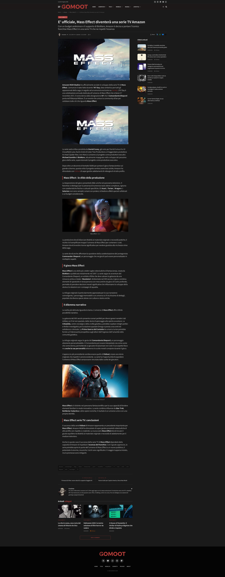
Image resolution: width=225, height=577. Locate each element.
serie (127, 466)
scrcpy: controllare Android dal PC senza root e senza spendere (157, 56)
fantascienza (87, 466)
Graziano (64, 34)
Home (94, 7)
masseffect (100, 466)
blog (75, 466)
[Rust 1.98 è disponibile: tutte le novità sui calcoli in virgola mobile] (141, 78)
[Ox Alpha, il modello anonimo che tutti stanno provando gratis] (141, 47)
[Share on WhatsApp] (160, 34)
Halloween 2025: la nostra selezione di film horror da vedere (93, 525)
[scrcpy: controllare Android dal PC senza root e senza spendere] (141, 57)
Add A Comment (95, 537)
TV (77, 469)
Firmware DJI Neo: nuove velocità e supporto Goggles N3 (77, 480)
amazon (61, 466)
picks (123, 466)
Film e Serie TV (63, 17)
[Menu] (59, 7)
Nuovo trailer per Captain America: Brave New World (112, 480)
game (94, 466)
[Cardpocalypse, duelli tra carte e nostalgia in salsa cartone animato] (141, 89)
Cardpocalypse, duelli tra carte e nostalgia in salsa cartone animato (157, 89)
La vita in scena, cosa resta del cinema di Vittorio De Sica (69, 524)
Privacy (122, 566)
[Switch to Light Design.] (163, 6)
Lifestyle (136, 7)
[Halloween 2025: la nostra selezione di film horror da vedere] (95, 511)
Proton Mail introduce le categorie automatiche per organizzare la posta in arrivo (156, 66)
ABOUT (129, 566)
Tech (110, 7)
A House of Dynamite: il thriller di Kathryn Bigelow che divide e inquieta (120, 525)
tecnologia (72, 469)
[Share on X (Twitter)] (157, 34)
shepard (61, 469)
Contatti (115, 566)
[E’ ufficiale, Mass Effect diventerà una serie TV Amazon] (94, 80)
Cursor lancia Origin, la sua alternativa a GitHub (155, 100)
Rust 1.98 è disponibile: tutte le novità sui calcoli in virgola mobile (157, 78)
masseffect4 (108, 466)
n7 (114, 466)
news (118, 466)
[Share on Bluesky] (163, 34)
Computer (101, 7)
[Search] (166, 7)
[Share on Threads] (165, 34)
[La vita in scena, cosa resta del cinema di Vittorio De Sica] (69, 511)
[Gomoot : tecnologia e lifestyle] (75, 7)
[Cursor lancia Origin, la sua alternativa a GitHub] (141, 101)
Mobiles (118, 7)
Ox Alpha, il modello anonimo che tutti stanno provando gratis (157, 46)
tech (66, 469)
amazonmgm (68, 466)
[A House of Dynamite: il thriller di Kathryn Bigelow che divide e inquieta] (121, 511)
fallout (80, 466)
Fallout (77, 171)
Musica (127, 7)
